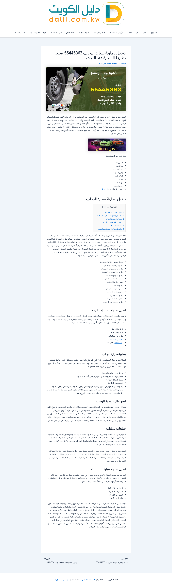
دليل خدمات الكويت (87, 580)
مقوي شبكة (20, 32)
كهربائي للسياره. (116, 339)
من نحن (66, 580)
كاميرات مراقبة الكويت (38, 32)
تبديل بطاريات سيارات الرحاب (110, 216)
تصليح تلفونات (84, 32)
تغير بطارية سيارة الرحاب (113, 222)
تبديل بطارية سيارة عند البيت (111, 229)
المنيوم (154, 32)
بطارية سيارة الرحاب (115, 219)
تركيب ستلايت (133, 32)
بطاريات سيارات (116, 226)
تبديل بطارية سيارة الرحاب (113, 212)
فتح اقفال (70, 32)
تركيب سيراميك (116, 32)
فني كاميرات (56, 32)
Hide (105, 207)
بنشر (145, 32)
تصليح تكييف (100, 32)
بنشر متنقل (118, 342)
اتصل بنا (57, 580)
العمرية (105, 189)
